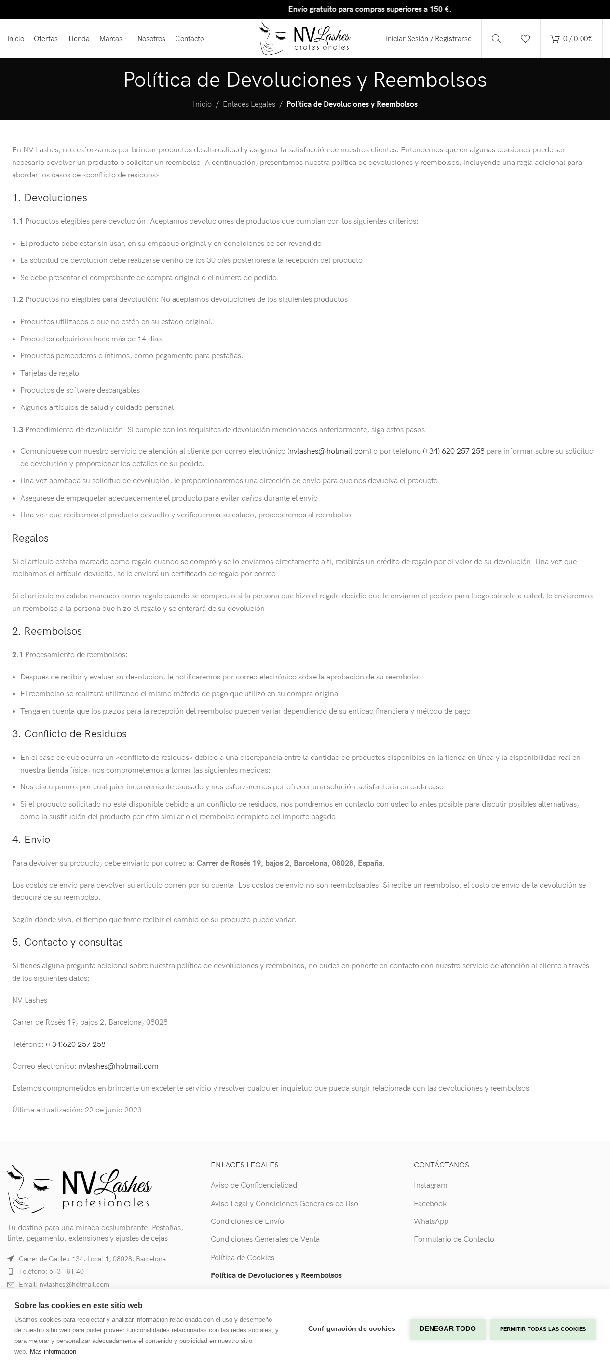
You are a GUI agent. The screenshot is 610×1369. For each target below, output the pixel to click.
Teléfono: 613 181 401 (53, 1271)
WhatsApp (431, 1221)
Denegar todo (447, 1328)
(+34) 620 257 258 (454, 451)
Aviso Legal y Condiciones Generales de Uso (284, 1203)
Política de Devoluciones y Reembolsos (276, 1275)
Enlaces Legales (249, 104)
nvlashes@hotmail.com (329, 451)
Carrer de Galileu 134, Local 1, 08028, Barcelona (92, 1259)
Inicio (202, 104)
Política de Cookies (242, 1257)
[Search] (496, 38)
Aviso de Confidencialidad (254, 1185)
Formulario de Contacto (454, 1239)
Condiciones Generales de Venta (265, 1239)
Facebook (430, 1203)
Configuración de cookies (352, 1328)
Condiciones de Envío (247, 1221)
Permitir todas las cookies (543, 1329)
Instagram (430, 1185)
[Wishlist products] (525, 38)
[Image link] (79, 1188)
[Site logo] (304, 38)
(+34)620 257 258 (76, 1044)
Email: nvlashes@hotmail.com (64, 1284)
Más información (53, 1351)
